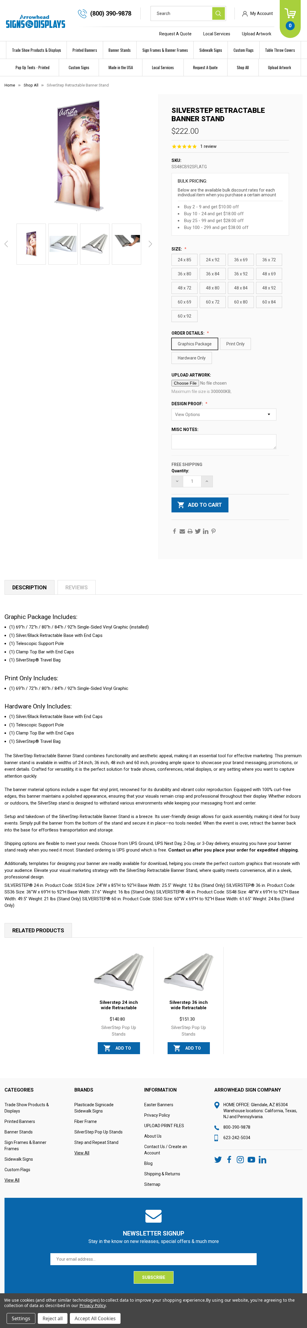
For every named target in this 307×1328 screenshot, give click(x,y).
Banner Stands (120, 50)
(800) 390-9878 (110, 13)
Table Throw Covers (280, 50)
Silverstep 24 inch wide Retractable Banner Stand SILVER (119, 1010)
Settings (21, 1318)
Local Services (216, 33)
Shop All (243, 67)
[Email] (182, 531)
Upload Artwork (256, 33)
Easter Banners (158, 1104)
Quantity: (180, 470)
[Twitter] (198, 531)
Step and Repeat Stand (96, 1142)
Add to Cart (123, 1050)
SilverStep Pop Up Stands (98, 1132)
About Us (153, 1136)
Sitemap (152, 1184)
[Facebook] (174, 531)
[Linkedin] (206, 531)
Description (29, 587)
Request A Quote (175, 33)
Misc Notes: (185, 429)
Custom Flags (244, 50)
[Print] (190, 531)
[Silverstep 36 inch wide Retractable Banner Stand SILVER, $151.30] (188, 972)
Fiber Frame (85, 1121)
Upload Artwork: (191, 375)
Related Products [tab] (38, 930)
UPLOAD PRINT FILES (164, 1125)
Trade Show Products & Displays (36, 50)
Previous (6, 244)
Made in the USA (121, 67)
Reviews (76, 587)
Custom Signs (79, 67)
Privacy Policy (157, 1115)
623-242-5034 (236, 1137)
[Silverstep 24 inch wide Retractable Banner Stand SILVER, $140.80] (119, 972)
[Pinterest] (213, 531)
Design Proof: (187, 403)
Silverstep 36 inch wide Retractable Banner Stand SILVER (188, 1010)
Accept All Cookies (95, 1318)
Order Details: (188, 333)
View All (11, 1180)
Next (150, 244)
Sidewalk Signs (210, 50)
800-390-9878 (236, 1127)
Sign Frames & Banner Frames (165, 50)
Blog (148, 1163)
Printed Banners (85, 50)
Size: (177, 249)
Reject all (53, 1318)
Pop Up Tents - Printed (32, 67)
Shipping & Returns (162, 1173)
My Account (261, 13)
